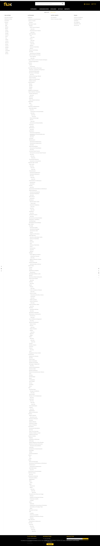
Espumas (31, 98)
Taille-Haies (31, 164)
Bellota (6, 27)
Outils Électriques (33, 108)
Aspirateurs (31, 131)
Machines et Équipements (33, 106)
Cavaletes (31, 384)
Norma (6, 44)
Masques (32, 495)
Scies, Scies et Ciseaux (35, 27)
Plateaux (32, 260)
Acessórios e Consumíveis (35, 161)
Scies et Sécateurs (34, 301)
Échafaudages (32, 376)
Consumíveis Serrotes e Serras (37, 294)
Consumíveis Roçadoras (35, 192)
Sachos (31, 48)
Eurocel (7, 34)
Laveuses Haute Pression (34, 151)
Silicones (31, 96)
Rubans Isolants (32, 80)
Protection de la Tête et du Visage (36, 494)
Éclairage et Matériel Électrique (35, 68)
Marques (6, 22)
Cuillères (31, 281)
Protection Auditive (33, 477)
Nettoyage (31, 440)
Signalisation (32, 410)
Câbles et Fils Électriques (34, 79)
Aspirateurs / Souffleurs (34, 219)
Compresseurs (32, 139)
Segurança (30, 101)
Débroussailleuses (33, 190)
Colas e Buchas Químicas (34, 100)
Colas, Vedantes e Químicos (34, 91)
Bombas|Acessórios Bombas (35, 222)
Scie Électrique (32, 221)
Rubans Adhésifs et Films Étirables (36, 442)
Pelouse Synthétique (33, 50)
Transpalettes (32, 379)
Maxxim (7, 42)
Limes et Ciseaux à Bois (34, 304)
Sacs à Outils (32, 381)
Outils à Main (31, 265)
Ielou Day (33, 29)
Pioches (31, 343)
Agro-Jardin (31, 224)
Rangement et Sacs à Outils (35, 352)
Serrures (31, 429)
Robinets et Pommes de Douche (36, 444)
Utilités (30, 452)
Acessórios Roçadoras (34, 193)
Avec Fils (32, 109)
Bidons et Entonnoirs (33, 412)
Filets (30, 458)
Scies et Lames (33, 293)
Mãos (30, 103)
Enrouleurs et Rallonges (34, 72)
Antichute (32, 503)
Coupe (30, 285)
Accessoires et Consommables (37, 111)
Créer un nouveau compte (56, 19)
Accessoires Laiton (34, 230)
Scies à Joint (32, 359)
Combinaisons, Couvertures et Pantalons (38, 505)
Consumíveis (32, 182)
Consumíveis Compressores (35, 143)
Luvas (31, 104)
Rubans (31, 330)
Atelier (29, 459)
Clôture (30, 455)
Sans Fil (31, 119)
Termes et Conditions (78, 17)
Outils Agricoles (32, 33)
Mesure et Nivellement (34, 322)
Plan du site (76, 25)
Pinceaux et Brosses (33, 418)
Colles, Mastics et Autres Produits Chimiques (37, 59)
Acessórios (32, 183)
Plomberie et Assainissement (34, 19)
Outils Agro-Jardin (32, 24)
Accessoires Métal (34, 227)
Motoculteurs (32, 196)
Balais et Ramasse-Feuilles (35, 259)
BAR (6, 25)
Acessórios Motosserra (34, 174)
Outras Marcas (31, 82)
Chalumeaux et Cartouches (35, 314)
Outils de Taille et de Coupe (35, 54)
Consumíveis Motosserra (35, 172)
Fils (30, 456)
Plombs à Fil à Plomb (33, 362)
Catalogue (76, 20)
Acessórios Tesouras (35, 256)
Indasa (6, 39)
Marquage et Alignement (34, 364)
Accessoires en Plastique (35, 53)
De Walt (7, 31)
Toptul (6, 49)
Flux (6, 38)
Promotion (7, 20)
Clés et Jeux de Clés (33, 278)
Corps (30, 502)
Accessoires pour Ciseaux (35, 30)
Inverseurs (31, 124)
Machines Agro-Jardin (33, 162)
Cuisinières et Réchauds (34, 439)
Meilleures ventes (8, 19)
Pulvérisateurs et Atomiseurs (35, 180)
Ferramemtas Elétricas (34, 159)
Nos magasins (77, 22)
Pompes (31, 185)
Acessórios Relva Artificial (35, 264)
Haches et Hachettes (34, 46)
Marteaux (31, 307)
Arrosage (31, 51)
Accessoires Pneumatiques (35, 148)
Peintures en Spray (33, 423)
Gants (31, 482)
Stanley (7, 47)
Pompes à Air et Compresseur (35, 395)
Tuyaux (31, 232)
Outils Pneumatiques (33, 146)
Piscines (31, 22)
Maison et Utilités (32, 436)
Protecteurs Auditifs (34, 498)
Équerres (32, 333)
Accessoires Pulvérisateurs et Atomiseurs (38, 188)
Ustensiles (31, 447)
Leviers (30, 267)
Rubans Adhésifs (32, 421)
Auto (29, 387)
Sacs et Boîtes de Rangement (35, 319)
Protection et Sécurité (33, 476)
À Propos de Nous (77, 19)
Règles (31, 335)
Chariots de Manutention (34, 367)
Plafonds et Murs (32, 472)
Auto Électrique (32, 389)
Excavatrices (32, 248)
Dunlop (6, 33)
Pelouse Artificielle (33, 262)
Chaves (30, 383)
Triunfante (7, 50)
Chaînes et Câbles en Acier (34, 432)
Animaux (30, 63)
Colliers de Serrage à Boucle (35, 76)
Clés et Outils (32, 394)
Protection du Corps (33, 510)
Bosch (6, 28)
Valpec (6, 52)
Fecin (6, 36)
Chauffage (31, 450)
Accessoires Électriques (34, 71)
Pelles (30, 336)
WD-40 (6, 53)
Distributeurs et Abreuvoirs (35, 521)
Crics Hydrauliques (33, 405)
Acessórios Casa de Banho (35, 445)
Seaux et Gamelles (33, 360)
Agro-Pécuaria (31, 519)
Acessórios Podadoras (34, 204)
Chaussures (32, 485)
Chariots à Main (32, 368)
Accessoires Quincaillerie (34, 428)
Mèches (30, 275)
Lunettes (32, 500)
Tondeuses (31, 200)
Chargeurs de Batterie (34, 391)
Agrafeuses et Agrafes (34, 270)
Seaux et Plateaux (33, 424)
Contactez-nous (77, 23)
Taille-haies (33, 203)
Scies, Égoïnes (33, 56)
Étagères (31, 437)
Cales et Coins (33, 324)
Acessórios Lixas (33, 417)
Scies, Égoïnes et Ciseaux (35, 254)
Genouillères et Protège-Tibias (36, 506)
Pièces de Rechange (34, 118)
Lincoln (6, 41)
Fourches (32, 42)
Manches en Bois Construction (35, 276)
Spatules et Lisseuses (33, 356)
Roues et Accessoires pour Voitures (36, 372)
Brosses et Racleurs (33, 370)
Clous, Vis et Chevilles (33, 431)
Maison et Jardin (31, 20)
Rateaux (31, 251)
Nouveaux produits (9, 17)
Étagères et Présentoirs (33, 90)
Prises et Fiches (32, 77)
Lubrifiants (31, 399)
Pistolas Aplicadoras (33, 93)
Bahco (6, 23)
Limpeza (31, 407)
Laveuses (31, 138)
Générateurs (31, 127)
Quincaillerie (31, 426)
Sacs (30, 373)
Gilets (31, 508)
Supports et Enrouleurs (35, 233)
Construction (31, 354)
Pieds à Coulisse (33, 328)
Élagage (31, 25)
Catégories (30, 17)
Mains (30, 480)
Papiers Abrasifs (32, 415)
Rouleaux (31, 420)
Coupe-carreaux (33, 299)
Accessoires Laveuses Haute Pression (38, 152)
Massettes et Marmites (34, 312)
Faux (31, 35)
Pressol (6, 45)
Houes (31, 38)
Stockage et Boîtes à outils (34, 273)
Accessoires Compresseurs (35, 141)
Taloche (31, 348)
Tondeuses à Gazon (33, 214)
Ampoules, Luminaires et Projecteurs (37, 69)
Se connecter (54, 17)
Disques (31, 286)
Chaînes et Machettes (34, 245)
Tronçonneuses (32, 170)
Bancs (30, 378)
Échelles (31, 357)
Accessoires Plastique (34, 229)
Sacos (30, 386)
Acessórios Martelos (34, 309)
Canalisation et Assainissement (35, 448)
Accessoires (32, 66)
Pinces (30, 269)
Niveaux (31, 325)
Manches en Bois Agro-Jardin (36, 237)
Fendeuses (31, 211)
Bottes (31, 487)
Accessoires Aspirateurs (35, 132)
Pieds (30, 484)
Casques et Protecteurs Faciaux (36, 497)
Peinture (30, 413)
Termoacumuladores (33, 453)
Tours (30, 351)
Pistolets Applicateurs (33, 61)
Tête (30, 511)
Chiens (30, 64)
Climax (6, 30)
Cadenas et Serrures (33, 434)
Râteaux (31, 45)
